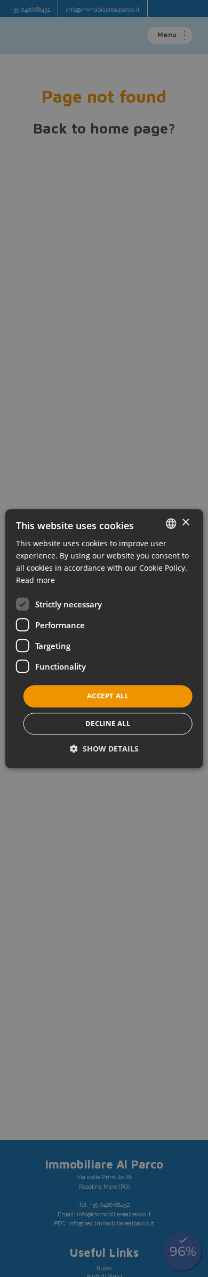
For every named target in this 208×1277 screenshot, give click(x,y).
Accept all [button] (108, 696)
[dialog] (104, 638)
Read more (35, 580)
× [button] (185, 523)
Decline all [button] (107, 723)
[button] (104, 748)
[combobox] (170, 523)
